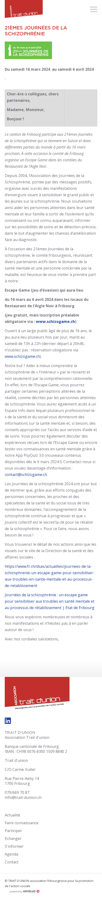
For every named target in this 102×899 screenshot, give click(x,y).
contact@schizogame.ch (26, 474)
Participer (13, 830)
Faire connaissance (21, 822)
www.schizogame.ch (22, 356)
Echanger (13, 838)
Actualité (12, 815)
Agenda (11, 854)
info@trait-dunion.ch (23, 797)
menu (93, 9)
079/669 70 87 (17, 792)
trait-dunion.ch (21, 10)
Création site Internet (24, 891)
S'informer (14, 846)
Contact (12, 862)
